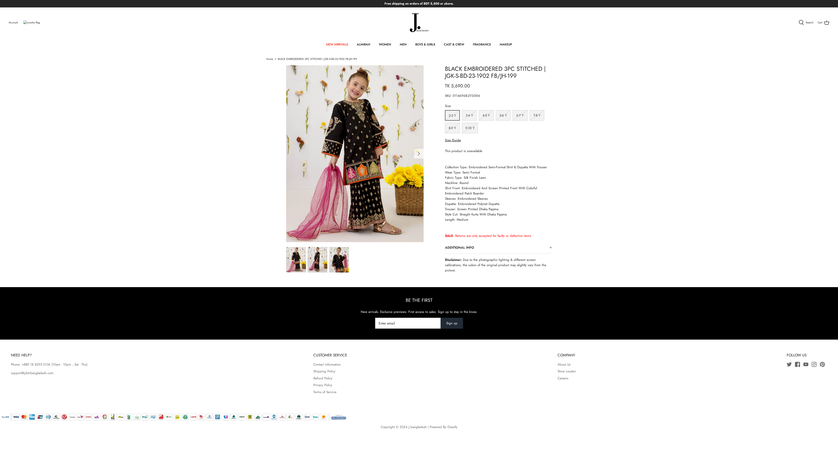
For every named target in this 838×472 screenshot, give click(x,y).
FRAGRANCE (482, 44)
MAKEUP (506, 44)
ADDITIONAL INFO (459, 247)
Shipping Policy (324, 371)
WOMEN (385, 44)
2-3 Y (452, 115)
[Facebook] (797, 364)
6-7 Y (520, 115)
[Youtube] (805, 364)
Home (269, 59)
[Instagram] (814, 364)
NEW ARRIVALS (337, 44)
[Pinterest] (822, 364)
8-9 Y (452, 128)
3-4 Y (469, 115)
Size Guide (453, 140)
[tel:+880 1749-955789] (51, 364)
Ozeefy (452, 427)
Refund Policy (322, 378)
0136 (46, 364)
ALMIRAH (363, 44)
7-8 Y (536, 115)
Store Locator (567, 371)
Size (448, 106)
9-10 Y (469, 128)
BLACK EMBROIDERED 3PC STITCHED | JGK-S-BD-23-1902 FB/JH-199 (317, 59)
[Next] (419, 153)
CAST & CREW (454, 44)
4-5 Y (486, 115)
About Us (564, 364)
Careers (563, 378)
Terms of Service (325, 392)
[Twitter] (789, 364)
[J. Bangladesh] (419, 23)
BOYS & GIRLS (425, 44)
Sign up (451, 323)
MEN (403, 44)
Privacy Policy (322, 385)
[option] (355, 153)
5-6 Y (503, 115)
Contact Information (327, 364)
